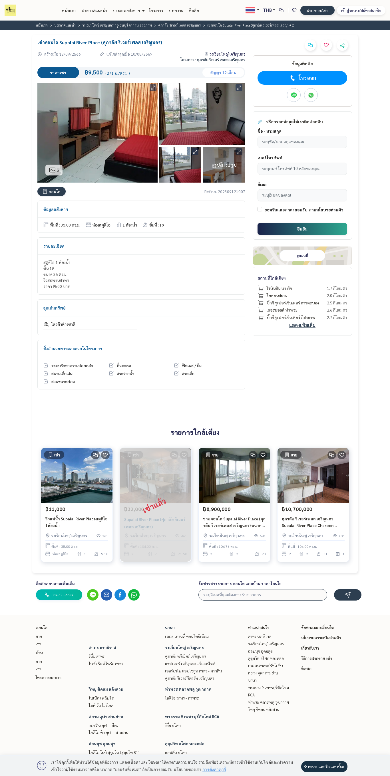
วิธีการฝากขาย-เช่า (316, 658)
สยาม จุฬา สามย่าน (106, 716)
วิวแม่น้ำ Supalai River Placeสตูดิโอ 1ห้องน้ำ (76, 522)
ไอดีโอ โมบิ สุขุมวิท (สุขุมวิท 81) (114, 752)
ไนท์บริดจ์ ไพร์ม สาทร (106, 663)
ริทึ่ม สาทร (96, 656)
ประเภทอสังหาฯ (127, 10)
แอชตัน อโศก (176, 752)
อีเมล (262, 184)
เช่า (38, 643)
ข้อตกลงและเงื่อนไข (317, 627)
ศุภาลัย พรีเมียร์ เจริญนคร (185, 656)
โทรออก (307, 77)
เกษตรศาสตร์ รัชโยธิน (265, 665)
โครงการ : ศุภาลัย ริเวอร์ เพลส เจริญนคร (212, 59)
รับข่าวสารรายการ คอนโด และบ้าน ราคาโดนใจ (240, 583)
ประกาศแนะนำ (94, 10)
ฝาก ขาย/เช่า (317, 10)
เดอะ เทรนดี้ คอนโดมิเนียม (187, 636)
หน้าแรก (69, 10)
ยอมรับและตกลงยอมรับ (285, 209)
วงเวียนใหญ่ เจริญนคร (184, 647)
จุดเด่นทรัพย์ (54, 307)
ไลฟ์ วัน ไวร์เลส (101, 705)
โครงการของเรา (48, 677)
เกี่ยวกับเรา (310, 647)
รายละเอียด (54, 245)
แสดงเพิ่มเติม (302, 325)
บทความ (176, 10)
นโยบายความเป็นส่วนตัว (321, 637)
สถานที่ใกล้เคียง (272, 277)
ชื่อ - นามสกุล (270, 131)
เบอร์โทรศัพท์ (270, 157)
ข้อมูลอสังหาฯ (55, 209)
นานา (170, 627)
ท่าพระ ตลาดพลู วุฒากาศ (188, 689)
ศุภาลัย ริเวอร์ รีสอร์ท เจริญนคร (189, 678)
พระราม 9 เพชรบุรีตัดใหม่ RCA (192, 716)
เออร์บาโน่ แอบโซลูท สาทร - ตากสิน (193, 670)
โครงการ (156, 10)
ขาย (39, 636)
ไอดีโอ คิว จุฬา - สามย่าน (108, 732)
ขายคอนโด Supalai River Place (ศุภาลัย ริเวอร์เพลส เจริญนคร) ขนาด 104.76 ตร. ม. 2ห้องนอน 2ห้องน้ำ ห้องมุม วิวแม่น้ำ (234, 522)
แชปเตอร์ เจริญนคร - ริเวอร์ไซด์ (190, 663)
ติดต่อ (194, 10)
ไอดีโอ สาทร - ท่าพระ (182, 697)
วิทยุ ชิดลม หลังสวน (106, 689)
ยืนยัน (302, 228)
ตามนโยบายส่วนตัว (326, 209)
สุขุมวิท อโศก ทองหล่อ (184, 743)
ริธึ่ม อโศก (173, 725)
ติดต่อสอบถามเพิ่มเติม (55, 583)
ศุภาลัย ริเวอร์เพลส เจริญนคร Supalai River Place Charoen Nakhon (307, 522)
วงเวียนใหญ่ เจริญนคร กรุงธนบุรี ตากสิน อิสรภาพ (117, 25)
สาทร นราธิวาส (102, 647)
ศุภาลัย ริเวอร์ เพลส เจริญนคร (179, 25)
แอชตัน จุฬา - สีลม (103, 725)
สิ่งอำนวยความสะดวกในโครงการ (72, 348)
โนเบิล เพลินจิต (101, 697)
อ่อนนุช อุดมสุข (102, 743)
